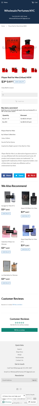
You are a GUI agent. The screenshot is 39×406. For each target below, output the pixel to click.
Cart (36, 2)
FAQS (19, 355)
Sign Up (34, 380)
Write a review (17, 304)
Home (3, 26)
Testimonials (19, 357)
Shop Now (19, 352)
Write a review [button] (19, 330)
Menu (6, 2)
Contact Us (19, 360)
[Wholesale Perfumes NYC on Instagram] (21, 389)
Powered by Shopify (29, 394)
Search (19, 349)
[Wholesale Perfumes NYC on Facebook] (17, 389)
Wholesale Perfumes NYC (19, 10)
